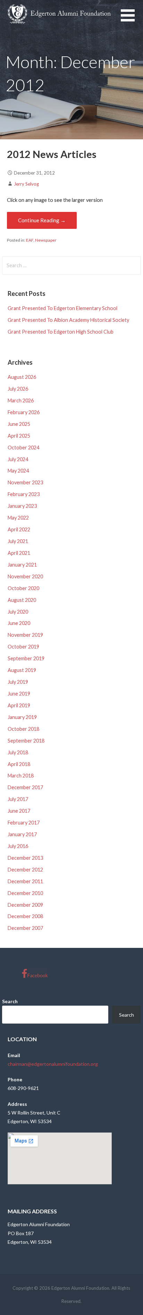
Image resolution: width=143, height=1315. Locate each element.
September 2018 (26, 741)
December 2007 (25, 928)
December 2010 (25, 893)
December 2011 (25, 881)
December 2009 (25, 905)
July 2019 (18, 682)
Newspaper (46, 240)
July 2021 (18, 541)
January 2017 (22, 834)
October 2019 (23, 647)
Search (10, 1001)
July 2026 (18, 389)
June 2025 (19, 424)
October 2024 (23, 447)
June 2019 (19, 694)
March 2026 (21, 400)
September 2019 (26, 658)
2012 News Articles (51, 154)
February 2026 (24, 412)
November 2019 (25, 635)
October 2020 (23, 588)
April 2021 (19, 553)
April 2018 (19, 764)
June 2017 (19, 811)
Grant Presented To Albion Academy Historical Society (68, 320)
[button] (132, 19)
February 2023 (24, 494)
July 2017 (18, 799)
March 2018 (21, 775)
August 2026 (22, 377)
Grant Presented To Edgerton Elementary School (62, 308)
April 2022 (19, 529)
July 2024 (18, 459)
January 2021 (22, 565)
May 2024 (18, 471)
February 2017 (24, 823)
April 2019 (19, 705)
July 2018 (18, 752)
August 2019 (22, 670)
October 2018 (23, 729)
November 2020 (25, 576)
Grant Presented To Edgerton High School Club (60, 332)
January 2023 (22, 506)
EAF (29, 240)
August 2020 (22, 600)
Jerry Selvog (26, 184)
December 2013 (25, 858)
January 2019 (22, 717)
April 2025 (19, 436)
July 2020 (18, 612)
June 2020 (19, 623)
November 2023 (25, 482)
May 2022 (18, 518)
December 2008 (25, 916)
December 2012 (25, 870)
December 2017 (25, 787)
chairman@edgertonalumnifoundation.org (53, 1064)
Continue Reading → (42, 220)
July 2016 (18, 846)
